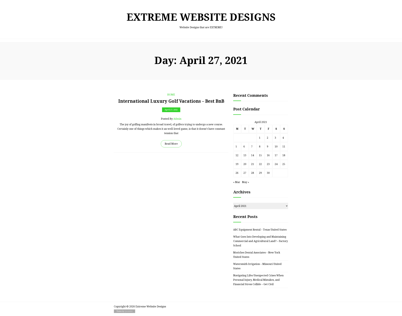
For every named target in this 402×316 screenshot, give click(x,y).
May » (245, 182)
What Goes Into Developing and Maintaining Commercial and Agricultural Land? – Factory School (260, 241)
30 (268, 172)
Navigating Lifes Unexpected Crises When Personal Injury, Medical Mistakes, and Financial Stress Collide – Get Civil (258, 280)
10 (276, 146)
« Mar (236, 182)
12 (237, 155)
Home (171, 94)
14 (252, 155)
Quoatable (129, 311)
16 (268, 155)
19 (237, 164)
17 (276, 155)
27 (244, 172)
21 (252, 164)
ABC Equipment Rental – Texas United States (260, 229)
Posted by (171, 118)
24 (276, 164)
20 (244, 164)
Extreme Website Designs (201, 17)
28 (252, 172)
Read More (171, 143)
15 (260, 155)
